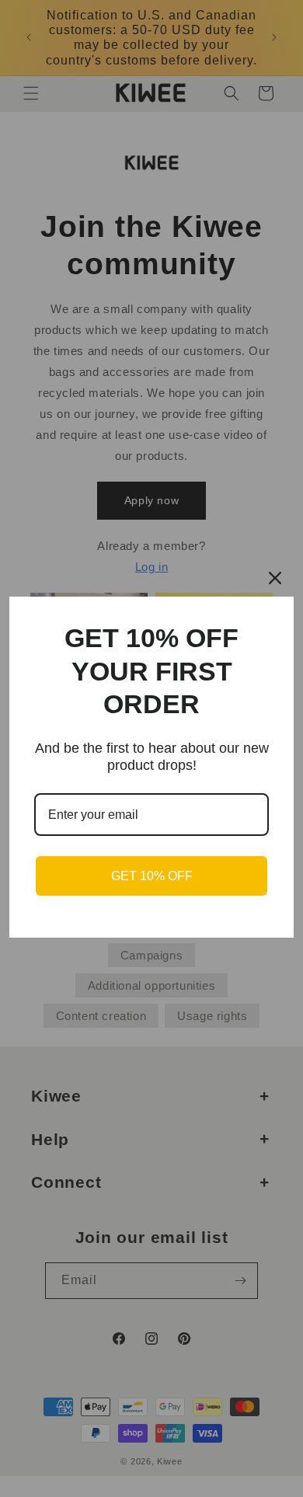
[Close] (275, 578)
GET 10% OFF (152, 876)
